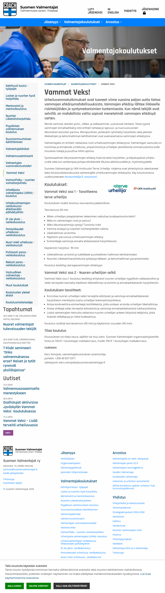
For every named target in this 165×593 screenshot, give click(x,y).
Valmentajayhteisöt (71, 467)
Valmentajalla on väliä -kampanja (130, 458)
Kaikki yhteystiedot (13, 473)
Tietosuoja (8, 479)
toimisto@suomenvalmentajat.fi (20, 469)
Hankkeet (118, 543)
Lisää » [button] (8, 433)
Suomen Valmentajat (55, 84)
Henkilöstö (118, 516)
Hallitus (117, 521)
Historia (117, 534)
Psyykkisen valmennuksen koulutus (15, 129)
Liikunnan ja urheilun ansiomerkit (131, 481)
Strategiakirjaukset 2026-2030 (129, 512)
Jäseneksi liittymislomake (74, 472)
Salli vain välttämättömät (71, 586)
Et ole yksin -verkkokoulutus (15, 221)
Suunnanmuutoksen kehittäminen (18, 141)
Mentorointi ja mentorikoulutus (16, 107)
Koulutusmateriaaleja (19, 302)
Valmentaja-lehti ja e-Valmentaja (130, 548)
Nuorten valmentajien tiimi (127, 530)
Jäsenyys (53, 22)
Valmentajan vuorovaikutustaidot (19, 164)
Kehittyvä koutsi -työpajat (17, 87)
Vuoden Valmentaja (123, 472)
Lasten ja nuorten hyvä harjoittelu (20, 97)
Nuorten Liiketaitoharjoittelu (18, 117)
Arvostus (114, 22)
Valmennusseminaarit (19, 156)
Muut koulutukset (17, 285)
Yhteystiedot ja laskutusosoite (129, 503)
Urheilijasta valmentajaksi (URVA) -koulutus (20, 193)
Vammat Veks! (15, 172)
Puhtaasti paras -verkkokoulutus (17, 254)
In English (113, 11)
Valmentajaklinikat (17, 149)
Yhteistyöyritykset (122, 539)
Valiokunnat (119, 525)
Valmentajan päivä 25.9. (125, 463)
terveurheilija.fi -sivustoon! (81, 176)
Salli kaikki (14, 586)
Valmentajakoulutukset (84, 22)
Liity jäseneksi (95, 11)
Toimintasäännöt (122, 507)
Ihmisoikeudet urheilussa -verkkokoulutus (15, 232)
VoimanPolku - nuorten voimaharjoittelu (20, 181)
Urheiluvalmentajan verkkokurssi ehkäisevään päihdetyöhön (18, 208)
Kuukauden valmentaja (125, 476)
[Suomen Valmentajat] (30, 9)
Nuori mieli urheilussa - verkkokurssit (20, 244)
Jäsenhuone (150, 9)
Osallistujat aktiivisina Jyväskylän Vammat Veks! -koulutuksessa (20, 407)
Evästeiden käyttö (12, 482)
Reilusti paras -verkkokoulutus (15, 264)
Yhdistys (130, 11)
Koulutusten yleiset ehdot (18, 294)
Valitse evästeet (38, 586)
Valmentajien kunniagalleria (128, 467)
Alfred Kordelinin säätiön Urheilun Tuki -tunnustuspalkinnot (134, 487)
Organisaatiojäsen (70, 463)
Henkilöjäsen (68, 458)
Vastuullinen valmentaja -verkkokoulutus (15, 275)
